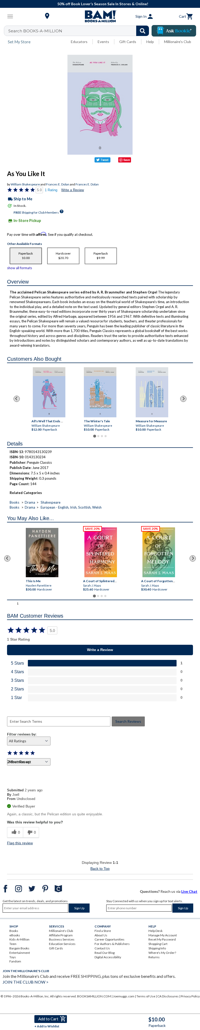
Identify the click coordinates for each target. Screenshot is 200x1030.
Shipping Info (157, 948)
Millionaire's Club (177, 41)
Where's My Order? (162, 953)
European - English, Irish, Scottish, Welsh (71, 507)
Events (103, 41)
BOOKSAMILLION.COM (94, 996)
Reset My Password (162, 939)
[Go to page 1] (94, 436)
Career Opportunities (109, 939)
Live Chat (189, 891)
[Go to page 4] (105, 436)
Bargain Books (19, 948)
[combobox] (79, 31)
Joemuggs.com (123, 996)
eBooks (14, 935)
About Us (101, 935)
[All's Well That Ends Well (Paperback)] (49, 392)
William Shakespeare (25, 184)
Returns (154, 957)
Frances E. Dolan (57, 184)
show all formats (19, 268)
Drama (30, 502)
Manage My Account (162, 935)
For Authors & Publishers (112, 944)
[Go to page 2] (98, 436)
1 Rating (51, 190)
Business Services (61, 939)
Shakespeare (50, 502)
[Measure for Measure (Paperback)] (152, 392)
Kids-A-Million (19, 939)
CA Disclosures (168, 996)
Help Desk (155, 931)
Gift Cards (127, 41)
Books (14, 502)
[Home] (100, 16)
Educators (79, 41)
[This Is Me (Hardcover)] (42, 552)
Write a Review (72, 190)
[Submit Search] (142, 31)
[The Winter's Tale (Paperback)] (100, 392)
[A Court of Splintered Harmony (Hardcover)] (100, 552)
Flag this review (20, 843)
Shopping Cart (157, 944)
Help (150, 41)
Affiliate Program (61, 935)
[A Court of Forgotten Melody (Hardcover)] (158, 552)
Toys (12, 957)
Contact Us (102, 948)
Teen (12, 944)
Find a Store (103, 931)
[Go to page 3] (102, 436)
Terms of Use (145, 996)
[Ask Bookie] (174, 31)
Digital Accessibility (108, 957)
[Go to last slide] (17, 399)
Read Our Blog (105, 953)
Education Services (62, 944)
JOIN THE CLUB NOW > (25, 981)
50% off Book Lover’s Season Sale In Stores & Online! (102, 4)
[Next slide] (183, 399)
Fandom (15, 961)
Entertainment (19, 953)
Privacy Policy (190, 996)
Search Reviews (128, 721)
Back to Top (100, 868)
